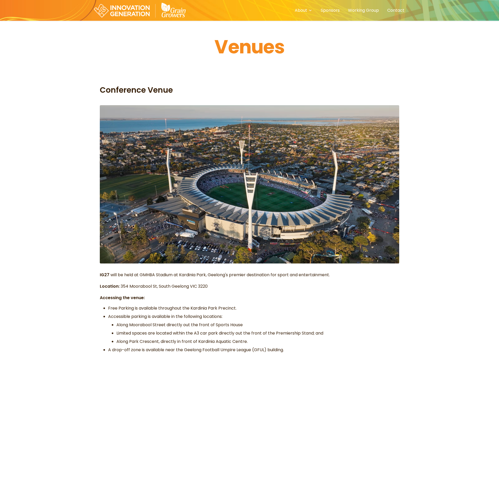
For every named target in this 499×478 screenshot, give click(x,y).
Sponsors (330, 10)
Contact (395, 10)
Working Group (363, 10)
